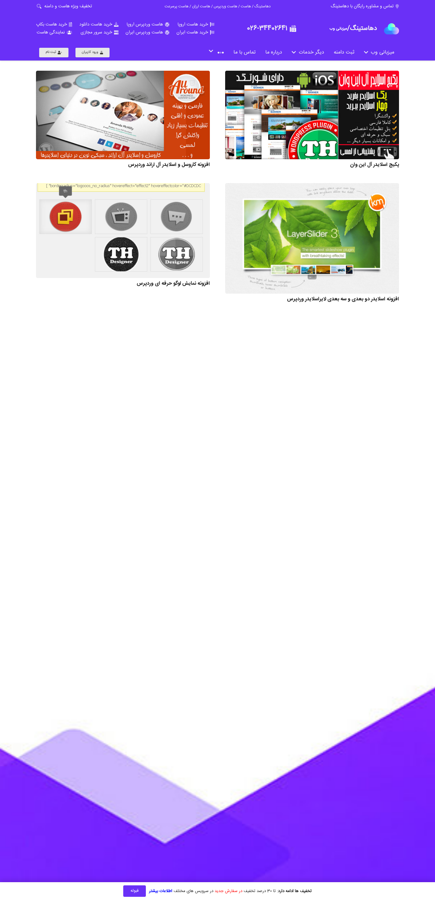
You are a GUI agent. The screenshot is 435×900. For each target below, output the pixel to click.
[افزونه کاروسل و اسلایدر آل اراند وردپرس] (123, 115)
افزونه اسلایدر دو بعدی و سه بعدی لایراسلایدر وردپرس (343, 299)
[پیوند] (391, 28)
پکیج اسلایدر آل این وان (374, 165)
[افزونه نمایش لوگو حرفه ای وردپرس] (123, 230)
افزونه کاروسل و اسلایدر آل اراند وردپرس (169, 165)
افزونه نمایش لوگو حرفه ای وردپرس (173, 283)
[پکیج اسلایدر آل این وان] (312, 115)
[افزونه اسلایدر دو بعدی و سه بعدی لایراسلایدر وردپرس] (312, 238)
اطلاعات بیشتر (160, 891)
